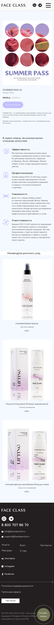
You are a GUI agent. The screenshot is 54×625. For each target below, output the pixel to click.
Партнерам (11, 601)
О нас (23, 551)
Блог (23, 545)
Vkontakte (9, 559)
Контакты (46, 545)
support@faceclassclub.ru (16, 537)
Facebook (9, 574)
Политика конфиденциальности (17, 586)
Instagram (9, 566)
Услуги (5, 545)
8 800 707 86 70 (15, 525)
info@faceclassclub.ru (14, 532)
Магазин (7, 550)
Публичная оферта (11, 592)
